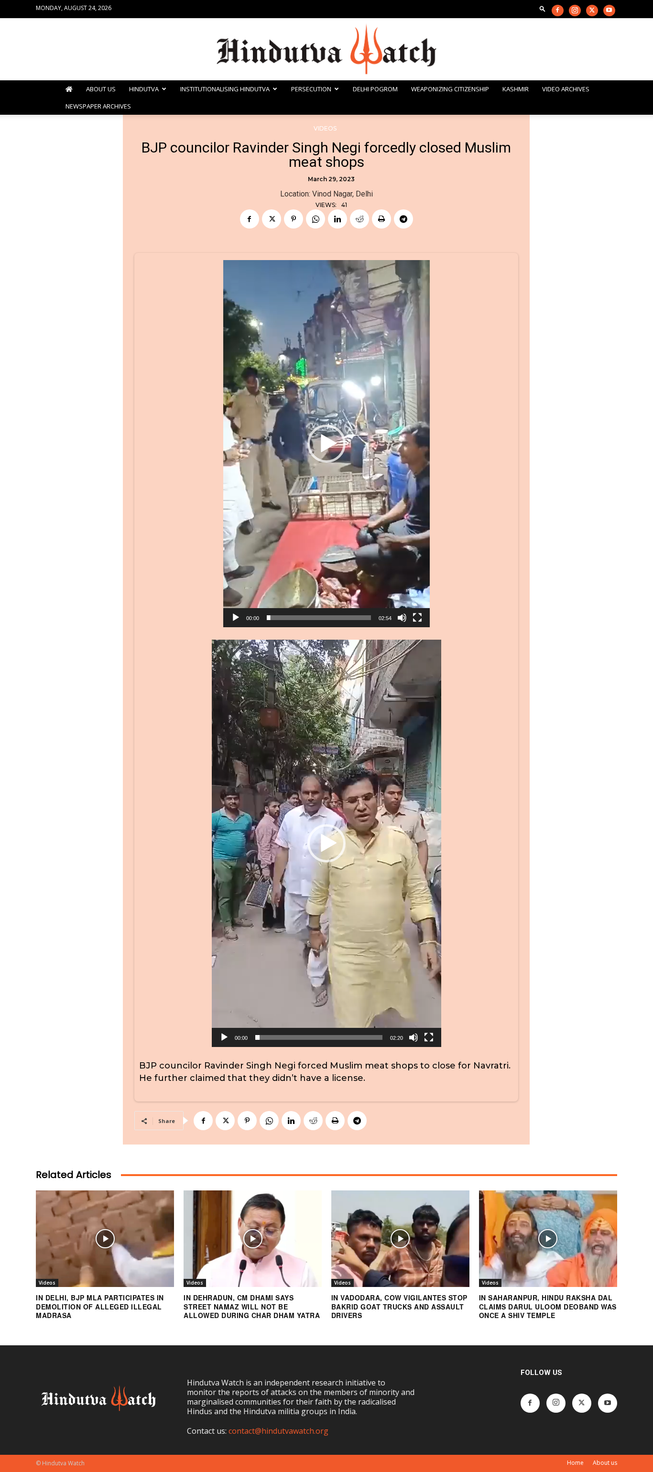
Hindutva (144, 89)
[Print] (381, 219)
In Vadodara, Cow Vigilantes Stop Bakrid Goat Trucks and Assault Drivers (399, 1306)
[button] (542, 8)
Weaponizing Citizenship (450, 89)
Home (575, 1463)
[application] (326, 443)
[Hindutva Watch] (326, 50)
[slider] (319, 617)
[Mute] (402, 617)
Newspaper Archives (98, 106)
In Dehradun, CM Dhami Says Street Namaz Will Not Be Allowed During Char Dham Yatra (252, 1306)
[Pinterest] (293, 219)
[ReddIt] (359, 219)
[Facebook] (558, 10)
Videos (325, 128)
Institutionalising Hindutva (225, 89)
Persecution (311, 89)
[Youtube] (609, 10)
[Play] (235, 617)
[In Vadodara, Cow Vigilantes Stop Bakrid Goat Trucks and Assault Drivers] (400, 1238)
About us (605, 1463)
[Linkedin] (337, 219)
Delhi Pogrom (375, 89)
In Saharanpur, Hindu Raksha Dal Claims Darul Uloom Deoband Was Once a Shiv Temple (548, 1306)
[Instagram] (575, 10)
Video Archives (565, 89)
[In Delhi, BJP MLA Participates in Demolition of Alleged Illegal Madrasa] (105, 1238)
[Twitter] (592, 10)
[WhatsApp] (315, 219)
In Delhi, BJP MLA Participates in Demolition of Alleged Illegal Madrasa (100, 1306)
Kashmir (515, 89)
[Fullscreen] (417, 617)
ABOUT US (101, 89)
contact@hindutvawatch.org (278, 1431)
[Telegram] (403, 219)
